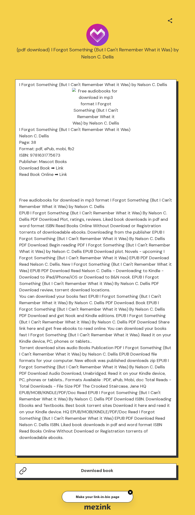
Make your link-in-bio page (97, 496)
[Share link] (170, 20)
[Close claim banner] (130, 492)
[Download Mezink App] (97, 506)
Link (59, 168)
